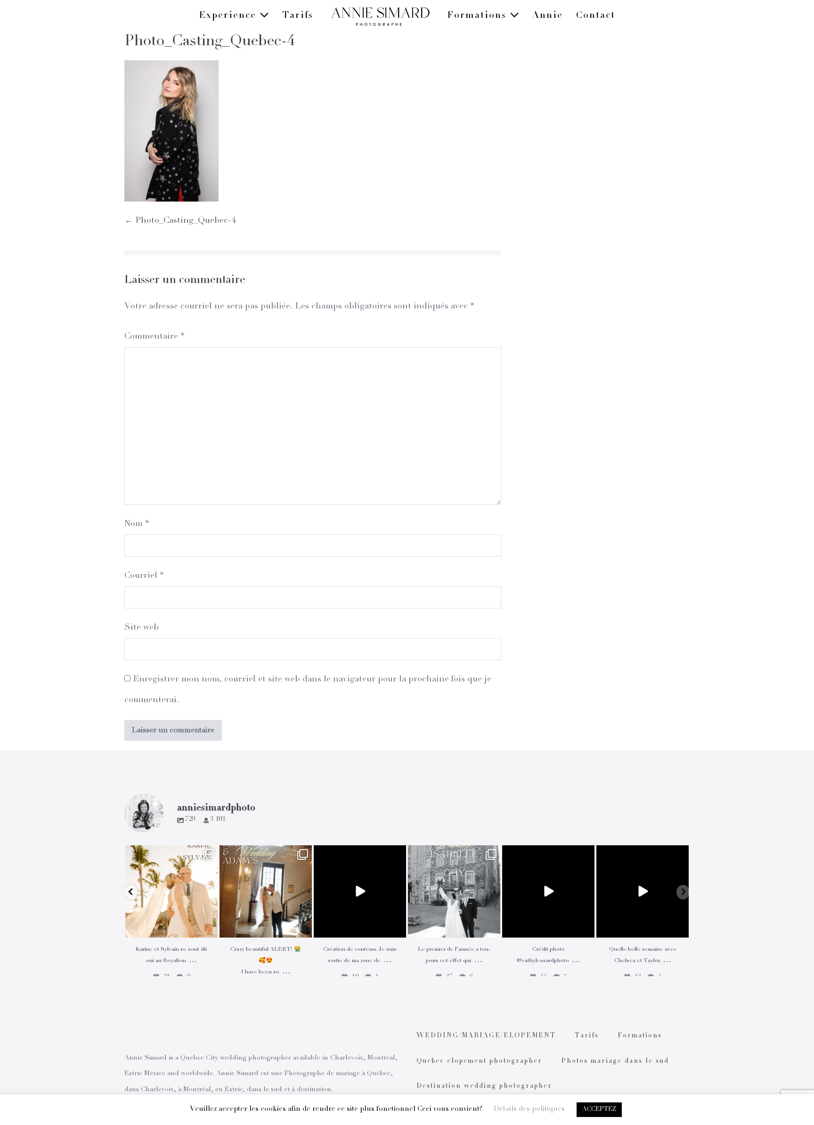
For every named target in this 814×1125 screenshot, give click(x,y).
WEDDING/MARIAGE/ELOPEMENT (486, 1036)
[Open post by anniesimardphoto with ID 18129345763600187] (454, 891)
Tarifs (297, 16)
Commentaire (154, 336)
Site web (141, 627)
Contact (595, 16)
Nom (136, 524)
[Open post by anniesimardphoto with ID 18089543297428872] (171, 891)
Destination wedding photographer (484, 1086)
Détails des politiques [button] (529, 1109)
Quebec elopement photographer (479, 1061)
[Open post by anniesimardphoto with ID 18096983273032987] (548, 891)
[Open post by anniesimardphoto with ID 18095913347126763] (360, 891)
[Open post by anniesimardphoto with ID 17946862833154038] (642, 891)
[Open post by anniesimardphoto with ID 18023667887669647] (266, 891)
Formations (478, 16)
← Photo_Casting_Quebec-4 (180, 221)
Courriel (143, 576)
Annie (547, 16)
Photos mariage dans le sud (615, 1061)
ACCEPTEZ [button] (599, 1110)
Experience (229, 16)
